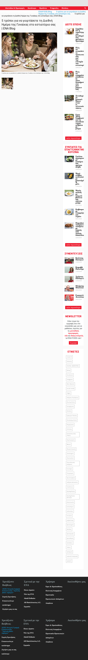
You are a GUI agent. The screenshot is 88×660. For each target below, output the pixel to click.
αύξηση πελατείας (72, 482)
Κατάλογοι (32, 8)
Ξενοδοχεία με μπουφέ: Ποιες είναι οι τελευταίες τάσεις (80, 102)
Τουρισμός (70, 473)
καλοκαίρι (70, 511)
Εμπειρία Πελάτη (72, 415)
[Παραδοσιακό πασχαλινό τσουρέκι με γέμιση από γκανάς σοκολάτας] (69, 225)
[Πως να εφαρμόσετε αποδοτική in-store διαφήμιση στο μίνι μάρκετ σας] (69, 74)
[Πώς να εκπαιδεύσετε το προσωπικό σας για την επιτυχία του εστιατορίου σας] (69, 50)
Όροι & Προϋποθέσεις (54, 586)
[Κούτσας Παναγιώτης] (69, 260)
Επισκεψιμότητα (72, 420)
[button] (85, 8)
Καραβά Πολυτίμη (80, 268)
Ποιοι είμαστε (29, 590)
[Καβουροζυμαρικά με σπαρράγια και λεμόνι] (69, 212)
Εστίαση (69, 429)
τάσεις (69, 547)
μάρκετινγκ (70, 520)
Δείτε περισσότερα (73, 138)
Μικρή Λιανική (71, 449)
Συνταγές (69, 469)
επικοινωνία (70, 502)
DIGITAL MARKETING (73, 366)
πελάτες (69, 529)
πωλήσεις (70, 543)
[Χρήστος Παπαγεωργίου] (69, 279)
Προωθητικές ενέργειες (71, 463)
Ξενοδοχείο (70, 453)
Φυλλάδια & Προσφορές (15, 8)
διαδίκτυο (70, 487)
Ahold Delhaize (29, 598)
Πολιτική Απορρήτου (54, 591)
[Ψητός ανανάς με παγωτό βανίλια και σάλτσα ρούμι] (69, 193)
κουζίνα (69, 515)
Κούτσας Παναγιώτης (81, 259)
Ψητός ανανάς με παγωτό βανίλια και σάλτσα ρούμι (79, 196)
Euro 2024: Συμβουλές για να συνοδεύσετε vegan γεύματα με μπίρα (81, 121)
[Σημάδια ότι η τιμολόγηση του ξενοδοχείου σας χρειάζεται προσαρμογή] (69, 31)
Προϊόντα (43, 8)
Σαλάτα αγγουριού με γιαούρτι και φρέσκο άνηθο (80, 161)
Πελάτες (65, 8)
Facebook (70, 375)
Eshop (68, 370)
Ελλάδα (69, 411)
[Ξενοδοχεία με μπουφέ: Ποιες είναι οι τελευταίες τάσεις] (69, 98)
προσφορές (70, 534)
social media (70, 388)
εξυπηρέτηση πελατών (71, 496)
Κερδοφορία (70, 440)
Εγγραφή (33, 12)
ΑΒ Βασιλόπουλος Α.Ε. (32, 602)
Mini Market (70, 384)
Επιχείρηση (70, 424)
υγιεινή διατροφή (72, 556)
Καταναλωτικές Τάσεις (71, 434)
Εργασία (27, 607)
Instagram (70, 379)
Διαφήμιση (70, 406)
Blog (25, 12)
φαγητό (69, 561)
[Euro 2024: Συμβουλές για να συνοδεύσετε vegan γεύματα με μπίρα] (69, 117)
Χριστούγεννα (71, 478)
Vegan (68, 393)
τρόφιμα (69, 552)
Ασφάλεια (49, 603)
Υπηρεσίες (54, 8)
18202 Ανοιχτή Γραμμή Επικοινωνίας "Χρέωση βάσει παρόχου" (11, 590)
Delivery (69, 361)
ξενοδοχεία (70, 525)
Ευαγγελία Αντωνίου (80, 296)
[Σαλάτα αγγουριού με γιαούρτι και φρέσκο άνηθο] (69, 159)
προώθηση (70, 538)
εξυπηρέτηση (71, 491)
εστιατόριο (70, 506)
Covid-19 (69, 357)
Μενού (69, 444)
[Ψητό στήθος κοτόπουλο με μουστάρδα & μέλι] (69, 176)
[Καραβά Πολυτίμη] (69, 270)
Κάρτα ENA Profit (12, 12)
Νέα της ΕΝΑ (29, 594)
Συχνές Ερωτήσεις (9, 597)
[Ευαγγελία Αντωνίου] (69, 298)
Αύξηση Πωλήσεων (72, 397)
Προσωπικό (70, 458)
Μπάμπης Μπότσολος (81, 287)
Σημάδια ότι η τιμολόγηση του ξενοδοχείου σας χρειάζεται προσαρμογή (81, 35)
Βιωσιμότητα (71, 402)
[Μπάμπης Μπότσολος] (69, 288)
